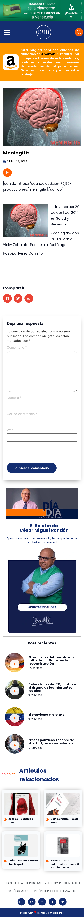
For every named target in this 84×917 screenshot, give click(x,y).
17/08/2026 (35, 748)
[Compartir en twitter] (18, 298)
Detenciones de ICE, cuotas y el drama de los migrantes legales (52, 687)
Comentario (17, 347)
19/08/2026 (35, 695)
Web (10, 429)
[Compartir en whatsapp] (28, 298)
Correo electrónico (22, 413)
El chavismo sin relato (46, 714)
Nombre (14, 397)
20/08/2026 (35, 668)
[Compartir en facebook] (7, 298)
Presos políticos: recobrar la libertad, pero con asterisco (51, 742)
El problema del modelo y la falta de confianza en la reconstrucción (51, 660)
